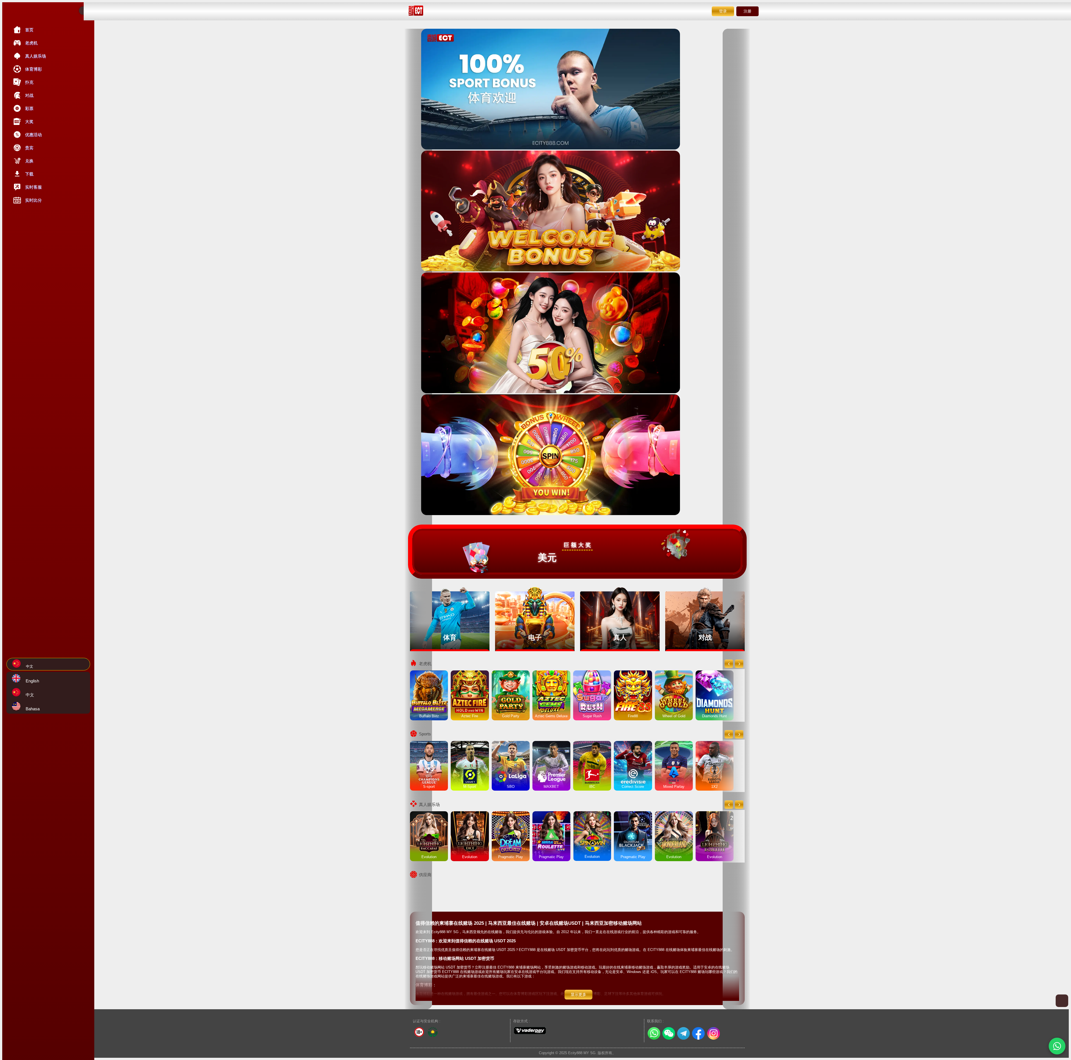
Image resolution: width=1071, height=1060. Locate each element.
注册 (747, 11)
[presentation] (729, 664)
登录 (723, 11)
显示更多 (578, 994)
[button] (1057, 1046)
